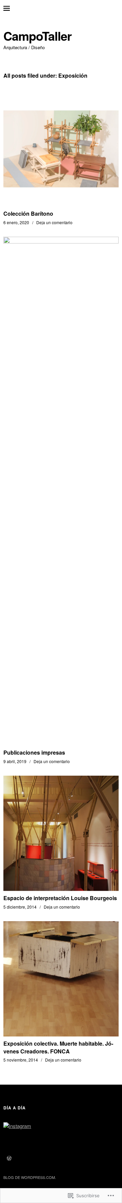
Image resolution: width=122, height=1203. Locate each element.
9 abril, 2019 (14, 761)
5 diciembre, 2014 (20, 907)
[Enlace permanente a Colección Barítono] (61, 204)
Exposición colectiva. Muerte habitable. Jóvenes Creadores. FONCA (58, 1047)
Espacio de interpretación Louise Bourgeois (60, 898)
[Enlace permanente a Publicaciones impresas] (61, 241)
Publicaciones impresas (34, 752)
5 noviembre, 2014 (20, 1060)
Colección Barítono (28, 213)
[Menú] (11, 8)
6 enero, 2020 (16, 222)
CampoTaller (37, 36)
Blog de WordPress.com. (29, 1177)
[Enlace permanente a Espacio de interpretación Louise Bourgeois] (61, 889)
